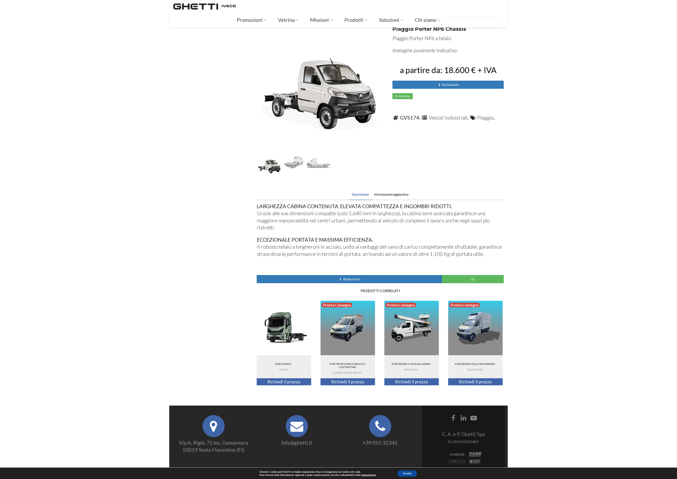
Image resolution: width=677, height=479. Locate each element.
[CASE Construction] (475, 455)
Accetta (407, 473)
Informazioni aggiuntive (391, 194)
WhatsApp (404, 96)
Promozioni (249, 20)
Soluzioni (388, 20)
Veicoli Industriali (448, 118)
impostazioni (368, 475)
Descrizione (360, 194)
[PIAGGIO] (475, 462)
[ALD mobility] (457, 462)
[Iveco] (228, 6)
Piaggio (485, 118)
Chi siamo (425, 20)
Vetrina (286, 20)
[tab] (360, 194)
